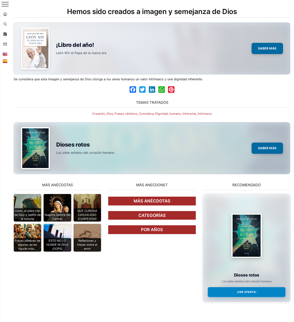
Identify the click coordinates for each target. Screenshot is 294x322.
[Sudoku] (5, 34)
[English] (5, 54)
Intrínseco (205, 114)
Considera (146, 114)
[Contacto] (5, 44)
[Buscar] (5, 24)
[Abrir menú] (5, 4)
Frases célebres (126, 114)
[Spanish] (5, 61)
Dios (110, 114)
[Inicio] (5, 14)
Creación (98, 114)
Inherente (189, 114)
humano (175, 114)
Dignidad (161, 114)
